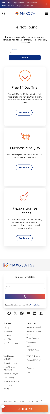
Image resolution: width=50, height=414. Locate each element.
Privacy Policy (34, 305)
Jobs (28, 364)
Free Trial (27, 408)
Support (30, 372)
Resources (31, 323)
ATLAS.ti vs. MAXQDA (8, 387)
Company (30, 368)
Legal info (39, 401)
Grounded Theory (10, 363)
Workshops (31, 342)
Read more (24, 112)
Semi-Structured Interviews (10, 368)
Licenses (7, 323)
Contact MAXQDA (34, 360)
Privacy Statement (26, 401)
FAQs (29, 346)
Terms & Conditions (10, 401)
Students (7, 335)
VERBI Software (33, 356)
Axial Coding (8, 377)
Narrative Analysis (10, 373)
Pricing (6, 327)
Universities (8, 331)
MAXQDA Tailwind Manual (34, 332)
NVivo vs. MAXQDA (11, 381)
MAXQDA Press (33, 350)
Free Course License (11, 343)
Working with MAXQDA (9, 357)
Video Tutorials (33, 338)
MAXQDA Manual (34, 327)
